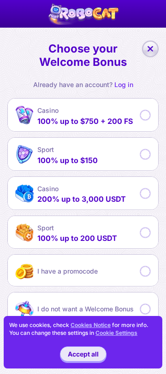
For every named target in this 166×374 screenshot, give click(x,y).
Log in (123, 84)
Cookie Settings (116, 333)
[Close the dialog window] (150, 49)
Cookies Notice (91, 324)
